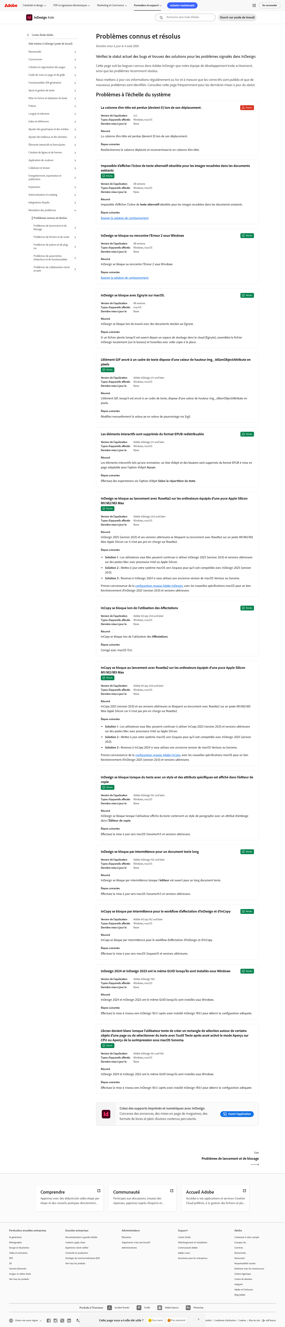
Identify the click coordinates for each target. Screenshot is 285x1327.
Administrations (129, 1247)
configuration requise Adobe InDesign (159, 586)
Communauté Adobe (188, 1247)
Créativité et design (33, 5)
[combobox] (185, 17)
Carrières (238, 1247)
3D (10, 1263)
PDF (11, 1258)
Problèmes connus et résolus (50, 218)
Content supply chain (75, 1242)
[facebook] (49, 1321)
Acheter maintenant (182, 5)
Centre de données (243, 1279)
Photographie (15, 1242)
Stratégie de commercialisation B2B (82, 1258)
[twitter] (62, 1321)
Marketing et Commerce (110, 5)
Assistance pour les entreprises (192, 1258)
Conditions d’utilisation (225, 1320)
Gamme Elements (17, 1268)
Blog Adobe (239, 1294)
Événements (240, 1253)
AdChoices (271, 1320)
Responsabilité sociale (245, 1263)
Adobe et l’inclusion (243, 1289)
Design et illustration (19, 1247)
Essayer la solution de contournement (125, 218)
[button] (254, 5)
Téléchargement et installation (192, 1242)
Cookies (242, 1320)
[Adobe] (11, 5)
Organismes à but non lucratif (136, 1242)
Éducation (126, 1237)
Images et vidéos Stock (20, 1274)
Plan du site (254, 1320)
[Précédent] (136, 1162)
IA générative (15, 1237)
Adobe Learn (184, 1253)
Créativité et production (76, 1253)
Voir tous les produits (19, 1279)
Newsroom (239, 1258)
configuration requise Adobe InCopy (157, 755)
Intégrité (238, 1284)
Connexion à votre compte (246, 1237)
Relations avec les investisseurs (249, 1268)
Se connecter (269, 5)
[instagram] (55, 1321)
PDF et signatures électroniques (70, 5)
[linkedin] (69, 1321)
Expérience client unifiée (76, 1247)
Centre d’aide (184, 1237)
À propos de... (240, 1242)
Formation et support (146, 5)
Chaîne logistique (242, 1274)
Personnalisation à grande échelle (81, 1237)
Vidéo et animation (18, 1253)
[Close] (198, 1319)
